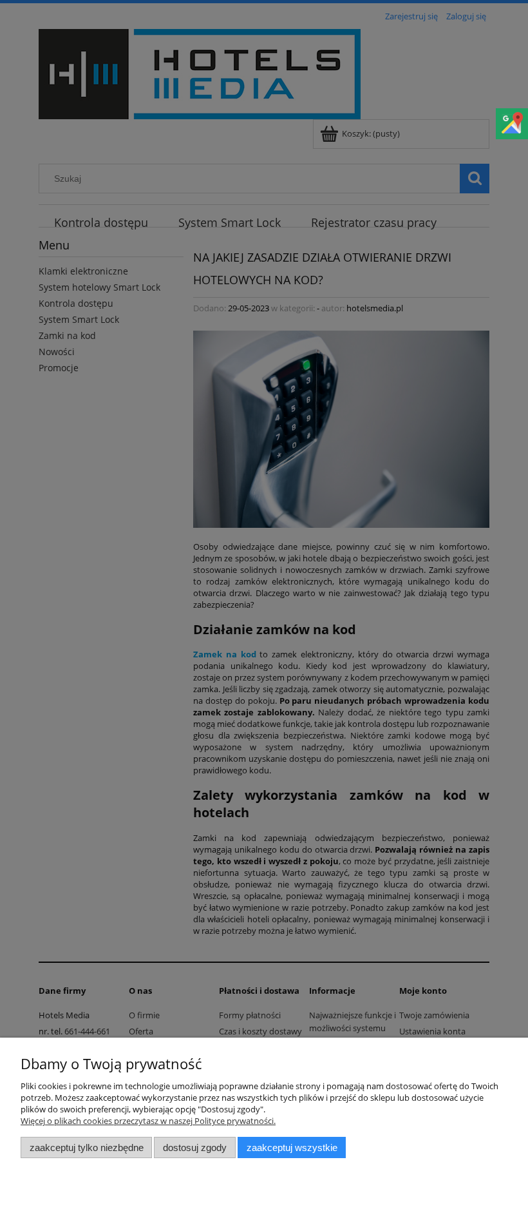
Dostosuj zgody (195, 1147)
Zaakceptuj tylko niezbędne (87, 1147)
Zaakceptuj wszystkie (292, 1147)
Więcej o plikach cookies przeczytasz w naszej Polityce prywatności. (148, 1121)
